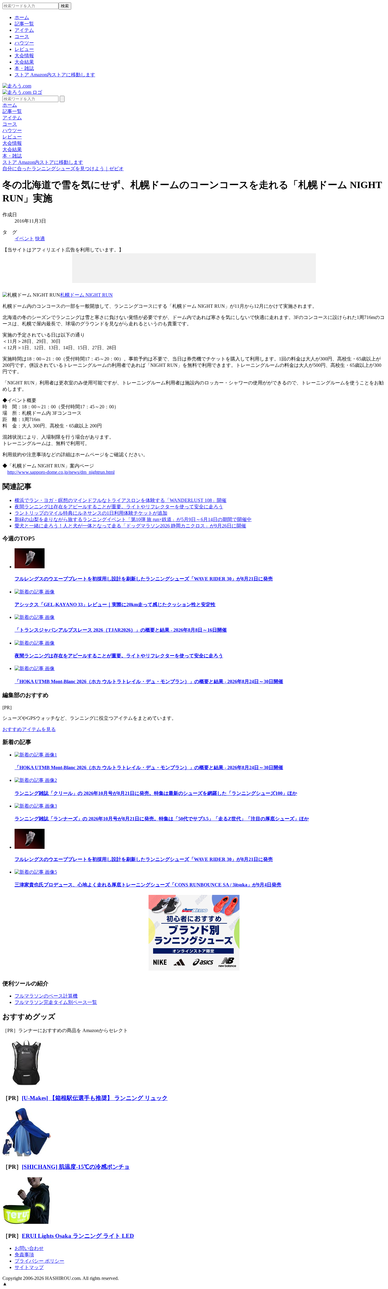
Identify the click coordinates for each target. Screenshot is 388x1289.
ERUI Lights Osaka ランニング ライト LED (78, 1236)
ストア (55, 74)
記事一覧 (24, 23)
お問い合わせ (29, 1248)
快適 (40, 238)
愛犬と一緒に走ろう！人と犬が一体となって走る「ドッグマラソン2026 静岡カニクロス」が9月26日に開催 (130, 525)
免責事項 (24, 1254)
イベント (24, 238)
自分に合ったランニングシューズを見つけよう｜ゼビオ (63, 168)
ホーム (22, 17)
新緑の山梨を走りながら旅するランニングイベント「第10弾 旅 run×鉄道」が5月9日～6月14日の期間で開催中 (133, 519)
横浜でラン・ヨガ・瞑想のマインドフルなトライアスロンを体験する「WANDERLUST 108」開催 (120, 500)
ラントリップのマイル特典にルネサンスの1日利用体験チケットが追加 (91, 513)
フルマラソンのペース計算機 (46, 995)
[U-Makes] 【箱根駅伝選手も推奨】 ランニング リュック (95, 1098)
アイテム (24, 30)
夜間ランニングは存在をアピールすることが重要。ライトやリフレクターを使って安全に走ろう (119, 506)
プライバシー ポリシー (39, 1261)
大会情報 (24, 55)
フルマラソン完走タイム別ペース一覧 (56, 1002)
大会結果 (24, 62)
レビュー (24, 49)
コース (22, 36)
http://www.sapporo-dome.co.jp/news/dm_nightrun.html (61, 472)
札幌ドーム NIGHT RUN (86, 294)
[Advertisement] (194, 267)
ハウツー (24, 42)
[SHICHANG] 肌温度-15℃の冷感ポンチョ (76, 1167)
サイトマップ (29, 1267)
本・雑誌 (24, 68)
